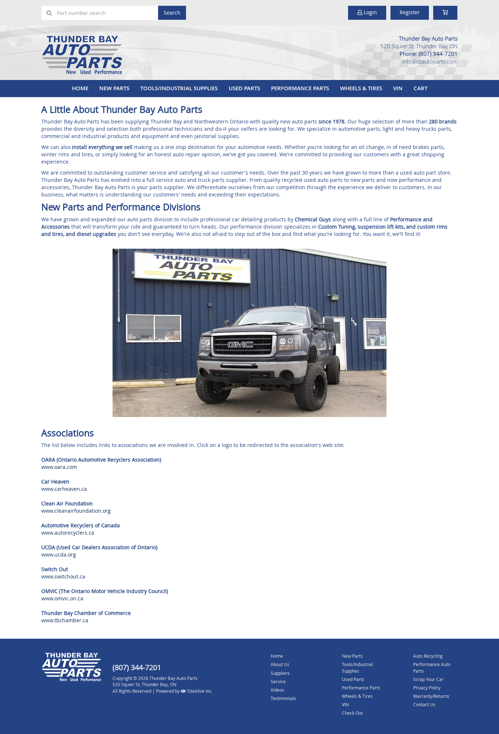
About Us (280, 664)
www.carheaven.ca (64, 488)
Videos (277, 690)
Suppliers (280, 673)
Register (410, 12)
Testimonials (283, 698)
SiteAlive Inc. (199, 691)
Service (278, 681)
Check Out (352, 713)
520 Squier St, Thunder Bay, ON (419, 46)
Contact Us (424, 704)
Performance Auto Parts (431, 667)
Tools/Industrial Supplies (179, 88)
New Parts (114, 88)
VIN (398, 88)
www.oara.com (59, 466)
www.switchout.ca (63, 576)
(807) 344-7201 (438, 53)
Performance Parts (300, 88)
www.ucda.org (58, 554)
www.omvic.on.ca (62, 598)
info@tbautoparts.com (430, 61)
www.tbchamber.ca (64, 620)
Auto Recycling (428, 656)
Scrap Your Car (428, 679)
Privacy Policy (427, 688)
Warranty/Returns (431, 696)
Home (80, 88)
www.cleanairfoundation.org (76, 510)
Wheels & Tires (361, 88)
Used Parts (244, 88)
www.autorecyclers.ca (67, 532)
